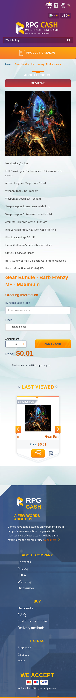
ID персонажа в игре (17, 302)
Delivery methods (31, 627)
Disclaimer (26, 588)
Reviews (38, 83)
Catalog (24, 654)
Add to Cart (53, 343)
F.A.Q (22, 614)
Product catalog (41, 52)
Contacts (24, 562)
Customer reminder (32, 621)
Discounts (25, 608)
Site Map (24, 648)
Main (8, 64)
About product (38, 75)
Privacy (23, 568)
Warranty (24, 581)
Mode (8, 320)
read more (50, 540)
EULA (22, 575)
